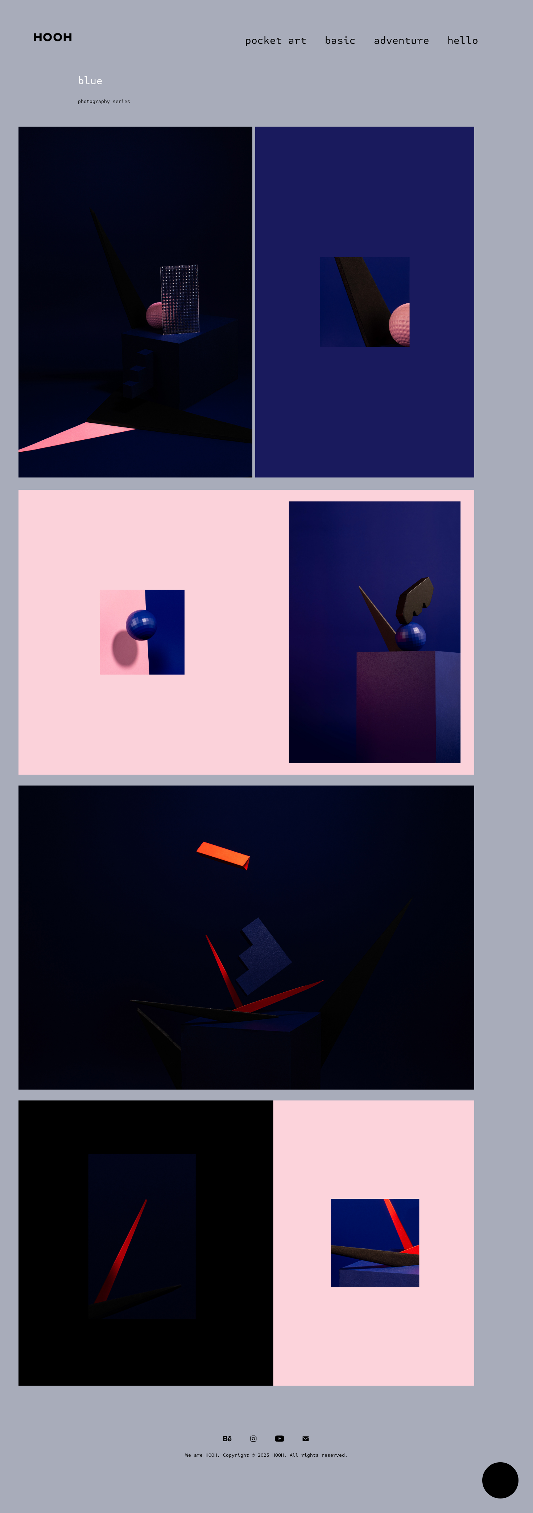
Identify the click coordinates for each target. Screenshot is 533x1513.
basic (340, 40)
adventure (401, 40)
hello (462, 40)
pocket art (276, 40)
